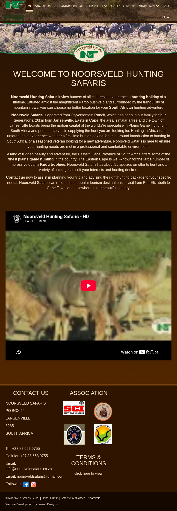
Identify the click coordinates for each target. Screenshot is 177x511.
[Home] (15, 5)
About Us (43, 5)
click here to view (88, 473)
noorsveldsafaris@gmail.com (40, 476)
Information (144, 5)
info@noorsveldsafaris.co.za (29, 469)
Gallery (118, 5)
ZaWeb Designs (48, 504)
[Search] (166, 17)
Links (44, 498)
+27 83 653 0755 (26, 449)
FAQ (166, 5)
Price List (95, 5)
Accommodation (69, 5)
